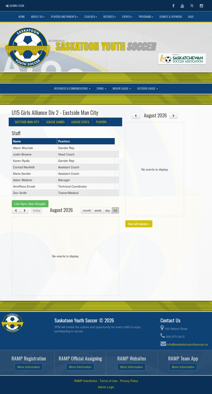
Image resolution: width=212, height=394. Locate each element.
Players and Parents (63, 16)
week (98, 210)
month (87, 210)
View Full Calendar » (139, 224)
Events (126, 16)
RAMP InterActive (85, 381)
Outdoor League (146, 88)
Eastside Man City (27, 121)
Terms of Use (108, 381)
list (115, 210)
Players (101, 121)
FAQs (191, 16)
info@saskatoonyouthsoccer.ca (187, 344)
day (107, 210)
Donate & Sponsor (170, 16)
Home (21, 16)
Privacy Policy (129, 381)
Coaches (89, 16)
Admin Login (106, 387)
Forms (100, 88)
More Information (28, 367)
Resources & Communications (71, 88)
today (36, 210)
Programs (145, 16)
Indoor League (121, 88)
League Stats (80, 121)
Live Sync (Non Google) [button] (30, 204)
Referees (108, 16)
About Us (37, 16)
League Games (55, 121)
